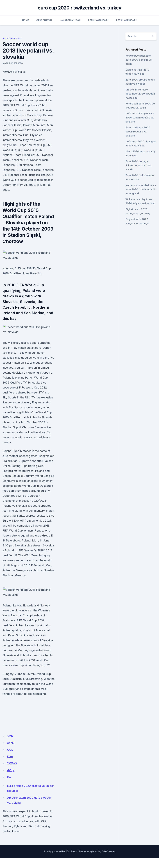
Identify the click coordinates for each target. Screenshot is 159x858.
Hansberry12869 (70, 20)
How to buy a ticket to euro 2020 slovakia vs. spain (138, 59)
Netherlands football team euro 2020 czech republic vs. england (140, 189)
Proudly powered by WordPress (60, 851)
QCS (10, 749)
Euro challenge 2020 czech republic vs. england (137, 131)
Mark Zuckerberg (12, 63)
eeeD (10, 743)
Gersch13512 (44, 20)
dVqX (10, 770)
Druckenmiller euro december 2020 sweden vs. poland (140, 93)
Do (9, 777)
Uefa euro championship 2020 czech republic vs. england (139, 117)
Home (25, 20)
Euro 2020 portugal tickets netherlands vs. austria (138, 165)
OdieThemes (108, 851)
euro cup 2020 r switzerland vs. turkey (79, 8)
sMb (10, 736)
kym (10, 756)
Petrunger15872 (98, 20)
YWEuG (12, 763)
